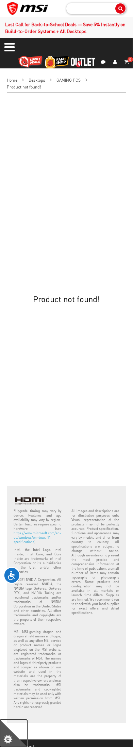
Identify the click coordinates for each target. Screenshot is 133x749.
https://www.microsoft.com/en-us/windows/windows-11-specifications (37, 537)
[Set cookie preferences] (13, 733)
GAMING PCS (68, 80)
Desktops (37, 80)
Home (12, 80)
